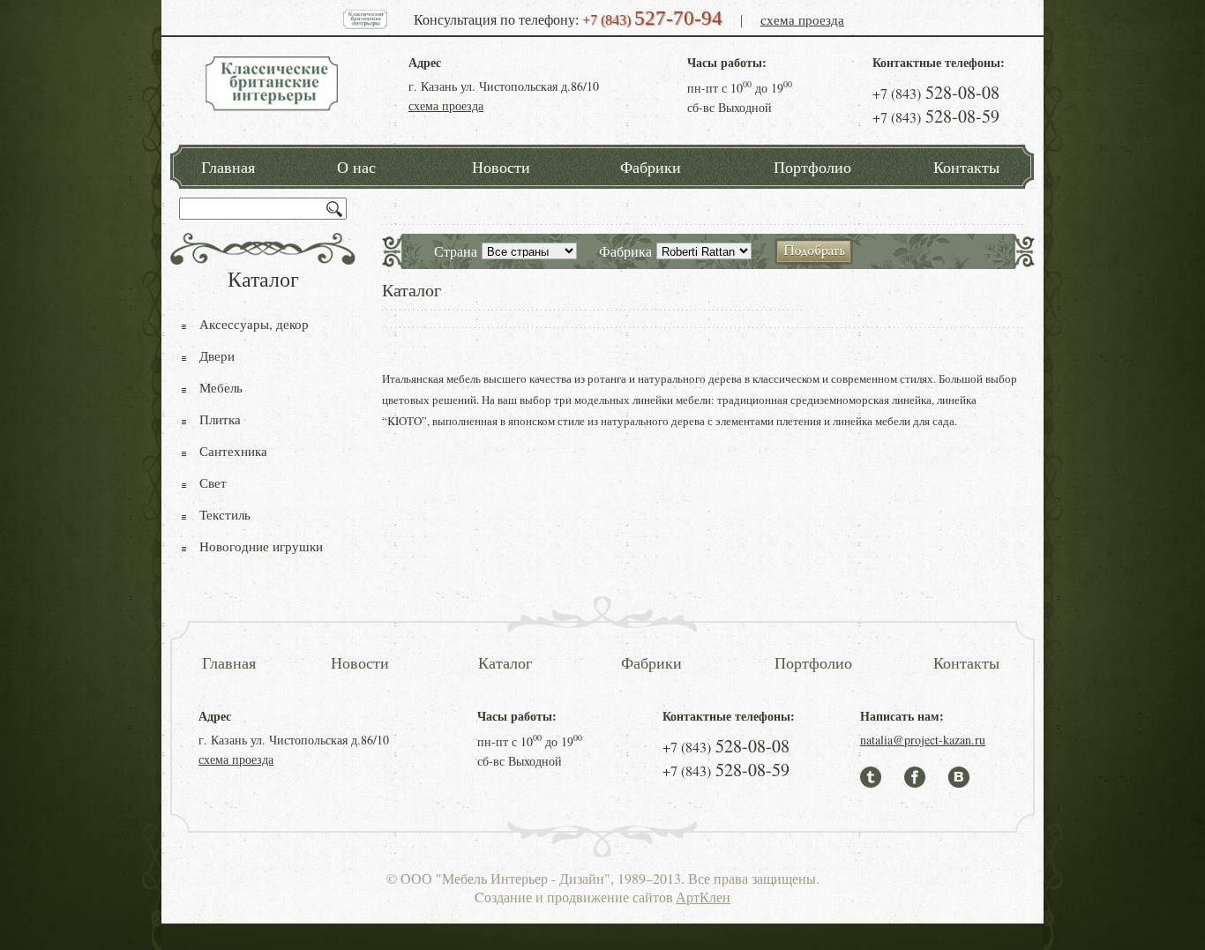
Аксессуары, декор (254, 324)
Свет (213, 482)
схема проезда (802, 19)
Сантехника (233, 451)
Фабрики (650, 166)
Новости (501, 166)
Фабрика (625, 251)
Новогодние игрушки (261, 546)
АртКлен (703, 896)
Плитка (220, 419)
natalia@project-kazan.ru (922, 739)
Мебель (221, 387)
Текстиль (225, 514)
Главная (228, 166)
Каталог (505, 662)
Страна (455, 251)
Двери (217, 355)
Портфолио (812, 166)
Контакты (966, 166)
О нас (356, 166)
